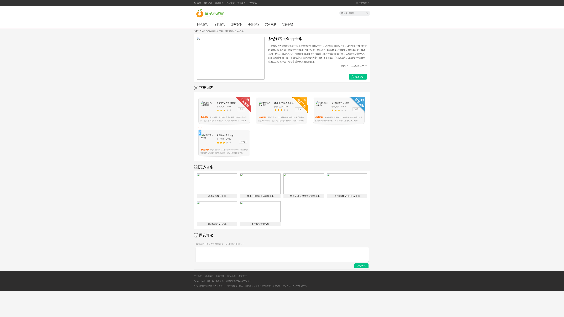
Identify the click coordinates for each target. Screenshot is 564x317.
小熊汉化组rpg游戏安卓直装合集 (304, 196)
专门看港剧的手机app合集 (347, 196)
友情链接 (243, 276)
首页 (199, 3)
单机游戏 (219, 24)
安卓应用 (270, 24)
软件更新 (253, 3)
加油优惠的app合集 (217, 224)
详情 (241, 109)
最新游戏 (208, 3)
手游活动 (253, 24)
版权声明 (220, 276)
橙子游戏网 (222, 281)
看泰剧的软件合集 (217, 196)
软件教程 (287, 24)
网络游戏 (202, 24)
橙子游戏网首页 (210, 31)
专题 (221, 31)
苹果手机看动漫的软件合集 (260, 196)
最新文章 (230, 3)
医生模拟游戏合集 (260, 224)
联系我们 (209, 276)
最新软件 (219, 3)
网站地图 (231, 276)
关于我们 (198, 276)
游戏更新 (241, 3)
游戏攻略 (236, 24)
